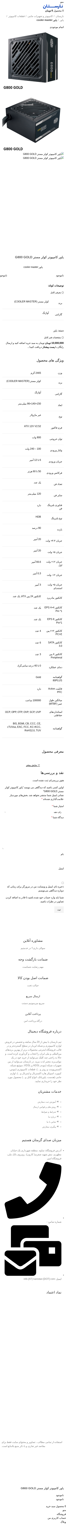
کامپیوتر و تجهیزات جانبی (40, 16)
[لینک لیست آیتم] (33, 1115)
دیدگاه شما (57, 817)
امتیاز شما (58, 806)
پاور (61, 20)
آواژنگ (45, 313)
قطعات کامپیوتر (16, 16)
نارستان (59, 16)
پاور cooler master (47, 20)
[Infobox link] (33, 940)
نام (62, 854)
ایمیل (61, 868)
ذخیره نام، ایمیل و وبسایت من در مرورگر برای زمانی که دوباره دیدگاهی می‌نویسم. (35, 888)
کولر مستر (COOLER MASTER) (31, 301)
